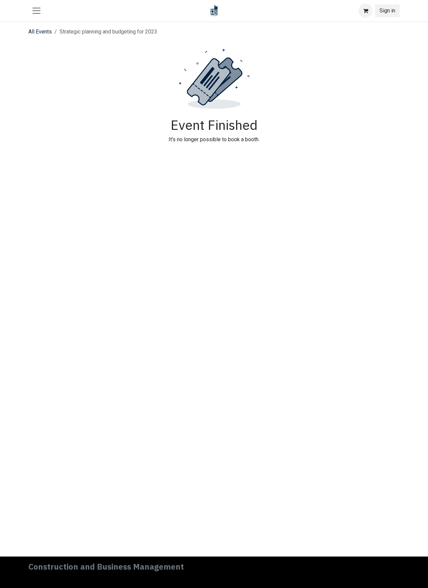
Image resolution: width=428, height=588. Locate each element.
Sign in (387, 10)
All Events (40, 31)
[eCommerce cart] (365, 11)
